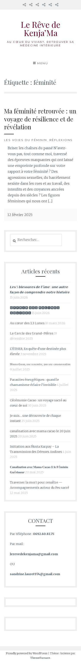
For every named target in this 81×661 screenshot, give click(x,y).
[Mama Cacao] (30, 4)
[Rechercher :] (36, 240)
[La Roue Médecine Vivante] (37, 4)
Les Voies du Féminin (25, 140)
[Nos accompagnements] (50, 4)
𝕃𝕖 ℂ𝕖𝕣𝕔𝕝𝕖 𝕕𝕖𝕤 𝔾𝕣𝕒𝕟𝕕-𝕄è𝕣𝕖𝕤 (31, 333)
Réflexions (61, 140)
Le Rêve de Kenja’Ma (40, 28)
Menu (42, 63)
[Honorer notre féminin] (43, 4)
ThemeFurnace (40, 657)
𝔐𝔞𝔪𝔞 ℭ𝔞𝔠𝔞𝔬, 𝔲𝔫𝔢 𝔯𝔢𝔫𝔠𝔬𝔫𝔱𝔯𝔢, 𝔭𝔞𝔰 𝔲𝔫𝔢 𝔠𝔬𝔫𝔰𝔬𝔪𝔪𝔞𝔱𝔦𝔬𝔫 (40, 364)
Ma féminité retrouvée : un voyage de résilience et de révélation (40, 119)
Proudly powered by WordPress (27, 653)
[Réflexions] (56, 4)
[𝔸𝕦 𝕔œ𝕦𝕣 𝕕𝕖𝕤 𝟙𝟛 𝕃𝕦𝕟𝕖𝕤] (24, 4)
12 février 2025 (19, 215)
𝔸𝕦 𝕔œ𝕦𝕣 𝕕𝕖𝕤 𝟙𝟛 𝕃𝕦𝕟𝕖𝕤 (27, 323)
